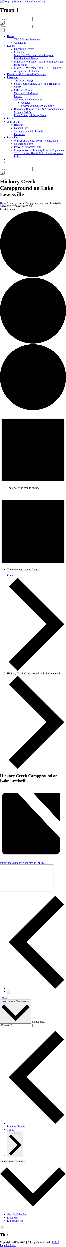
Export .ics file (15, 1220)
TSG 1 (55, 1242)
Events (11, 575)
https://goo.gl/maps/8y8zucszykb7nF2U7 (23, 862)
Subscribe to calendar (12, 1161)
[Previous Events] (36, 988)
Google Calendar (16, 1214)
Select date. (38, 1021)
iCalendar (12, 1217)
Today (3, 997)
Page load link (8, 1245)
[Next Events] (8, 992)
